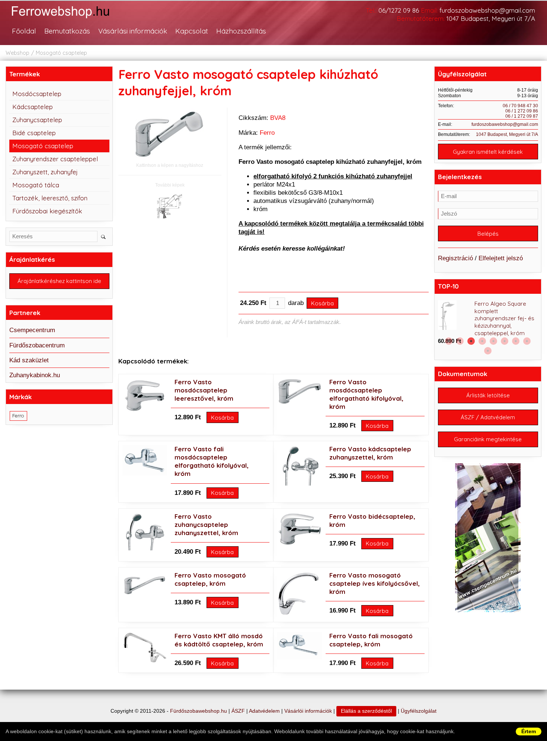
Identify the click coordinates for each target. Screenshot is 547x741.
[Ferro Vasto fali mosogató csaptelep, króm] (299, 657)
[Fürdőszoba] (68, 19)
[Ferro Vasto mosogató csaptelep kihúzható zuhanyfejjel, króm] (169, 134)
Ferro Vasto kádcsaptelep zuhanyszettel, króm (370, 453)
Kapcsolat (191, 30)
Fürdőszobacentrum (37, 345)
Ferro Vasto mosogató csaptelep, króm (210, 579)
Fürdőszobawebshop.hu (198, 711)
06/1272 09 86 (398, 10)
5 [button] (493, 341)
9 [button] (488, 350)
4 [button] (482, 341)
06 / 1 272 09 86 (521, 111)
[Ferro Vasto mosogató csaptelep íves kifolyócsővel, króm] (298, 613)
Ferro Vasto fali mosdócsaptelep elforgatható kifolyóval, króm (212, 461)
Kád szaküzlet (29, 360)
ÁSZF (238, 711)
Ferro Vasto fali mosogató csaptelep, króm (371, 640)
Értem (528, 731)
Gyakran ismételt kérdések (488, 151)
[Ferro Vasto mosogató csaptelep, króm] (144, 595)
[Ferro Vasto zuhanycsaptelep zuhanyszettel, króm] (144, 548)
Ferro (267, 132)
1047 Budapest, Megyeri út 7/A (491, 18)
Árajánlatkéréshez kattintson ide (59, 280)
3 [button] (471, 341)
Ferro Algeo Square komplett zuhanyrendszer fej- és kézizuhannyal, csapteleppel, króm (504, 318)
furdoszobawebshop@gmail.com (487, 10)
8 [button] (527, 341)
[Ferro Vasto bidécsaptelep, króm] (299, 543)
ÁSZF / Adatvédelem (488, 417)
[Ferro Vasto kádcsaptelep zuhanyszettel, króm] (299, 483)
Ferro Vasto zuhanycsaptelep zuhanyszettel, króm (206, 524)
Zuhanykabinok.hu (34, 375)
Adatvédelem (264, 711)
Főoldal (24, 30)
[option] (488, 323)
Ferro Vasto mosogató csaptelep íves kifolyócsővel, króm (374, 583)
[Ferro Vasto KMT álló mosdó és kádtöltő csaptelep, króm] (144, 661)
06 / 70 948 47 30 (520, 105)
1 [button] (448, 341)
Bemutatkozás (67, 30)
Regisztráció (455, 258)
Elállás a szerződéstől (366, 711)
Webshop (17, 53)
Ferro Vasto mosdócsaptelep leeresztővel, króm (204, 390)
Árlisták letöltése (488, 395)
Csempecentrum (32, 330)
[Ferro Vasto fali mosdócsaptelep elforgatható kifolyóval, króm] (144, 473)
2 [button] (460, 341)
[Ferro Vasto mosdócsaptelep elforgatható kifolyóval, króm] (299, 402)
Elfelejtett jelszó (501, 258)
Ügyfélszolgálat (418, 711)
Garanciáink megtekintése (488, 439)
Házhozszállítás (241, 30)
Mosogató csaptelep (61, 53)
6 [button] (504, 341)
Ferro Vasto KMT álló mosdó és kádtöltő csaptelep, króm (219, 640)
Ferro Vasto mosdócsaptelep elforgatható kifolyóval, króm (366, 394)
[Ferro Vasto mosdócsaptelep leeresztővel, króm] (144, 410)
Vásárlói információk (308, 711)
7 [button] (515, 341)
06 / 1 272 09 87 (521, 116)
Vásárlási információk (132, 30)
